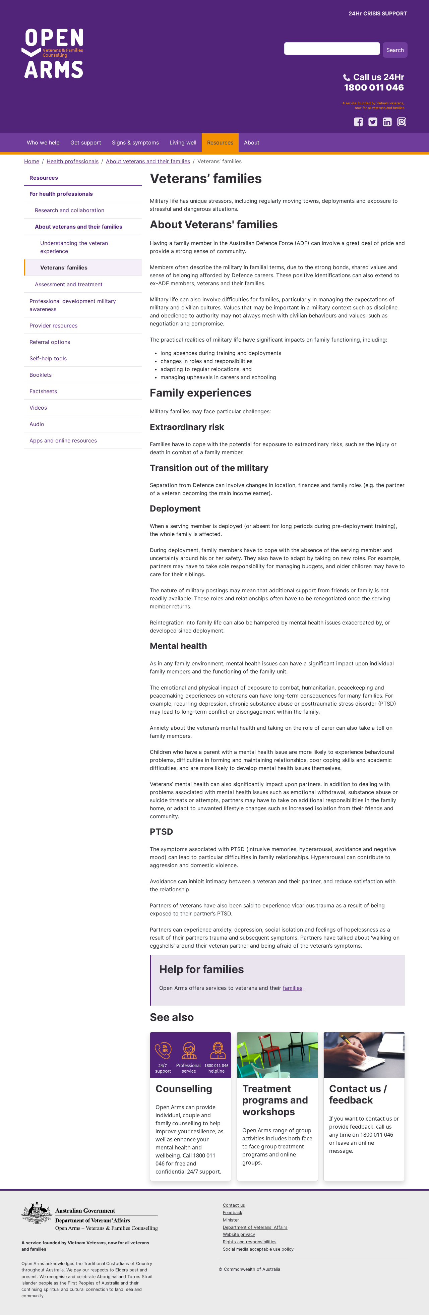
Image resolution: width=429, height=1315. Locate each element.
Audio (36, 424)
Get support (85, 142)
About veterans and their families (148, 161)
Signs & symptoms (135, 142)
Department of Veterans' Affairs (255, 1227)
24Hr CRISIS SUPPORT (378, 13)
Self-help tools (48, 358)
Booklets (40, 374)
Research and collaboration (69, 210)
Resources (220, 142)
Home (31, 161)
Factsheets (43, 391)
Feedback (232, 1212)
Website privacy (239, 1234)
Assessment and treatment (69, 284)
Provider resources (53, 325)
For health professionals (61, 193)
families (292, 987)
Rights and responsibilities (250, 1241)
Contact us (234, 1205)
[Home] (58, 55)
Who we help (43, 142)
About (251, 142)
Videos (38, 407)
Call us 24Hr (374, 82)
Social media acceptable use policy (258, 1249)
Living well (183, 142)
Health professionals (73, 161)
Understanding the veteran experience (74, 247)
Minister (231, 1219)
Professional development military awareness (72, 305)
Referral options (49, 342)
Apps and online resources (63, 440)
